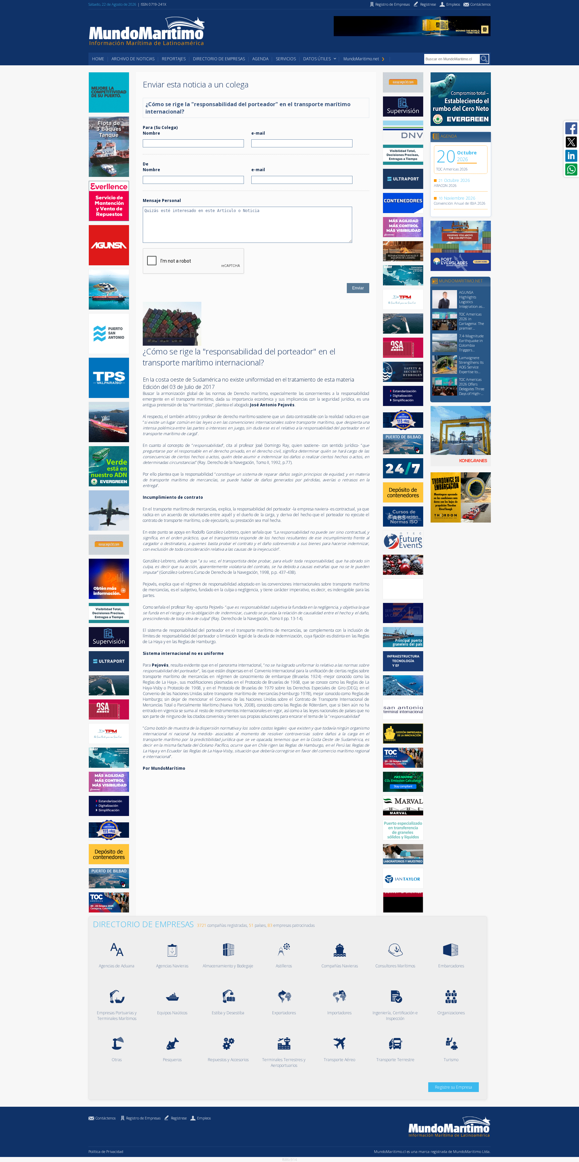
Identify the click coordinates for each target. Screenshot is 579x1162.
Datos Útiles (317, 59)
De (145, 164)
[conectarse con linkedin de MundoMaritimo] (571, 156)
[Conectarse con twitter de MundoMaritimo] (571, 142)
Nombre (151, 133)
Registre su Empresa (453, 1087)
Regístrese (179, 1117)
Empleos (204, 1117)
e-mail (258, 133)
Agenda (260, 59)
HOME (98, 59)
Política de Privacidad (105, 1151)
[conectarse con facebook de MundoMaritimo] (571, 128)
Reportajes (174, 59)
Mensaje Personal (162, 200)
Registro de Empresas (143, 1117)
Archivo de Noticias (133, 59)
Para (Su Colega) (160, 127)
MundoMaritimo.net (361, 59)
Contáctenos (105, 1117)
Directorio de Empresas (219, 59)
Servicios (286, 59)
